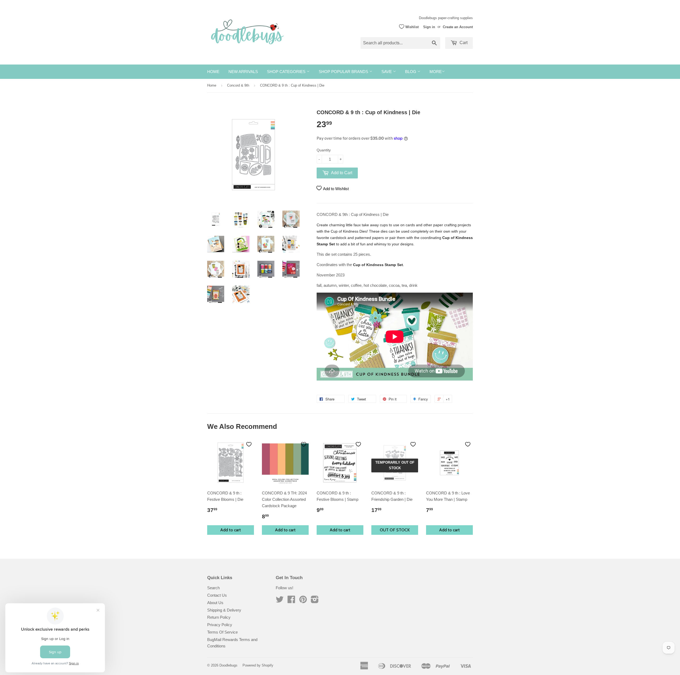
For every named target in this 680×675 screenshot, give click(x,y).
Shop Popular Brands (344, 71)
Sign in (429, 27)
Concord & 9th (238, 85)
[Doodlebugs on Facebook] (291, 601)
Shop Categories (287, 71)
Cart (463, 42)
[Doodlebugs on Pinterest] (303, 601)
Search (213, 588)
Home (213, 71)
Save (387, 71)
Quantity (324, 150)
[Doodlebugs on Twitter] (280, 601)
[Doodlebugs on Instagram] (315, 601)
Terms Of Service (222, 632)
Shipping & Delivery (224, 610)
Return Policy (219, 617)
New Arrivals (243, 71)
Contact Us (217, 595)
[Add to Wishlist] (249, 444)
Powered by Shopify (258, 665)
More (436, 71)
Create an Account (458, 27)
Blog (411, 71)
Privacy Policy (219, 624)
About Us (215, 602)
